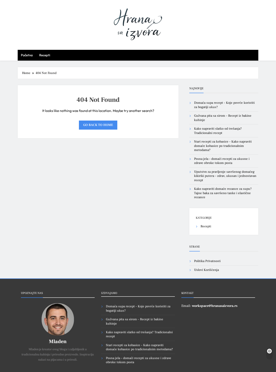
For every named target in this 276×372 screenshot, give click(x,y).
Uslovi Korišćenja (206, 270)
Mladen (58, 341)
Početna (27, 55)
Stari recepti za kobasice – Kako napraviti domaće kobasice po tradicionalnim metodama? (223, 146)
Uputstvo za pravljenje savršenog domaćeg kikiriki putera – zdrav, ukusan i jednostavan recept (225, 176)
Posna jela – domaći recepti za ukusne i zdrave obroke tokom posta (221, 161)
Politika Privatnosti (207, 261)
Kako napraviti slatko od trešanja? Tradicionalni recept (218, 131)
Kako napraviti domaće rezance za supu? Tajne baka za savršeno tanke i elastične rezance (223, 193)
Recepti (44, 55)
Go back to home (98, 125)
